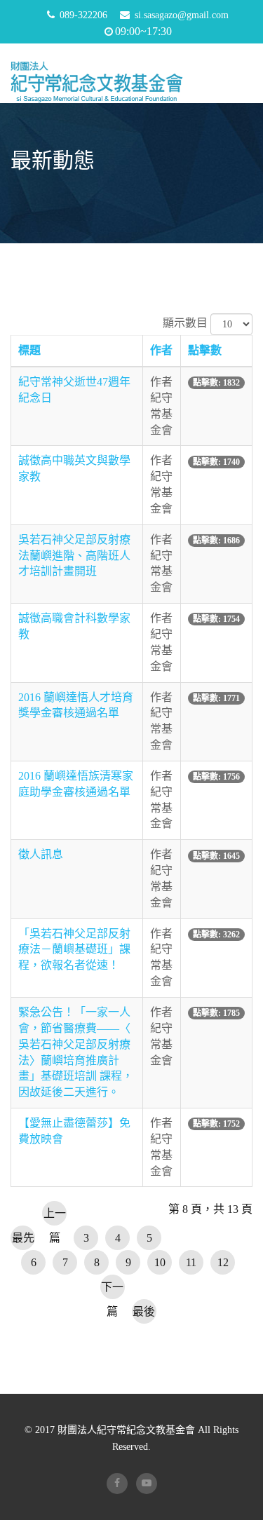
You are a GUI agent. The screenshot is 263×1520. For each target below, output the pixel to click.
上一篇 (54, 1216)
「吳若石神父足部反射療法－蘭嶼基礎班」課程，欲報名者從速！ (74, 950)
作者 (161, 350)
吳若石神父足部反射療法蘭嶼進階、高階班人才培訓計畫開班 (74, 556)
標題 (29, 350)
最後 (144, 1311)
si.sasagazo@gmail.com (182, 15)
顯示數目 (185, 323)
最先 (23, 1238)
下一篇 (112, 1290)
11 (191, 1262)
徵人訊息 (40, 854)
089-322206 (83, 15)
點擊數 (205, 350)
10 (160, 1262)
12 (223, 1262)
